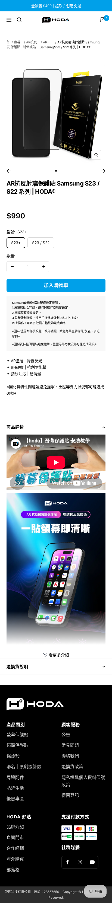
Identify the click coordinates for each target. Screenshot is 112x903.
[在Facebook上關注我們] (67, 862)
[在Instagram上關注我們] (80, 862)
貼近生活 (15, 788)
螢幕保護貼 (17, 734)
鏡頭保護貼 (17, 745)
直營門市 (15, 837)
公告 (65, 734)
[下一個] (103, 171)
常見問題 (70, 745)
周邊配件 (15, 777)
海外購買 (15, 858)
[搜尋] (19, 19)
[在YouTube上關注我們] (92, 862)
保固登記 (70, 795)
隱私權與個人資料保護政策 (83, 781)
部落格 (13, 869)
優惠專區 (15, 798)
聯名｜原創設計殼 (24, 766)
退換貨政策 (72, 766)
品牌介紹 (15, 826)
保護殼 (13, 756)
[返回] (9, 171)
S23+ (16, 242)
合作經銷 (15, 848)
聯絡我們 (70, 756)
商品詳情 (15, 426)
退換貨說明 (17, 666)
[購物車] (102, 19)
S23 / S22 (40, 242)
